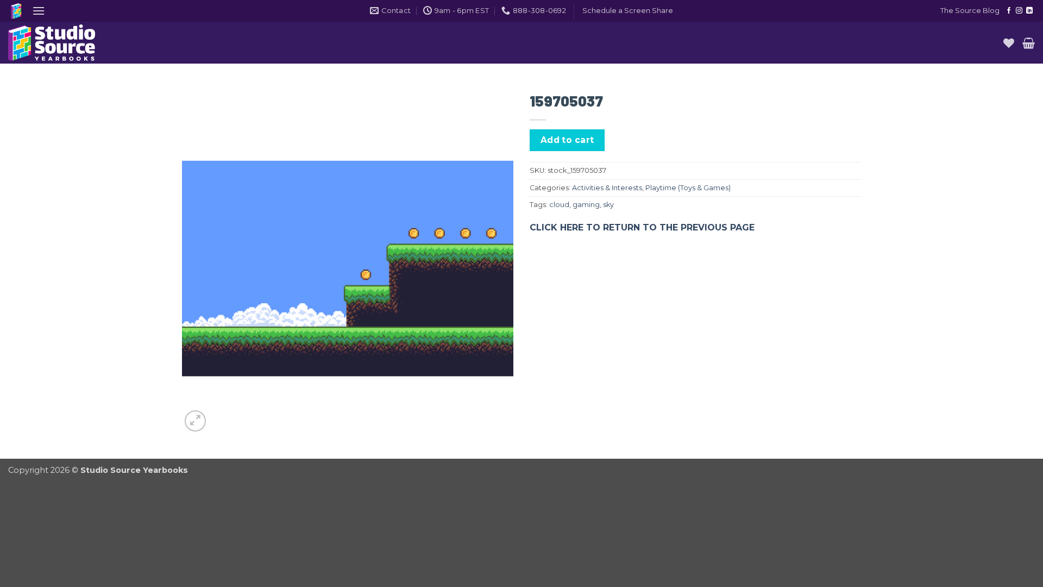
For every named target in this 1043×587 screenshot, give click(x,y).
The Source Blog (970, 11)
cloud (559, 205)
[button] (38, 10)
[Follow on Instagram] (1019, 11)
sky (608, 205)
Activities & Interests (607, 188)
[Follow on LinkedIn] (1029, 11)
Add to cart (567, 140)
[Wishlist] (1008, 43)
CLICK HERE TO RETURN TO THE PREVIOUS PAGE (642, 227)
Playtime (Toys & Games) (688, 188)
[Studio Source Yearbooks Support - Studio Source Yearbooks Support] (62, 43)
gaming (586, 205)
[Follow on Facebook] (1009, 11)
